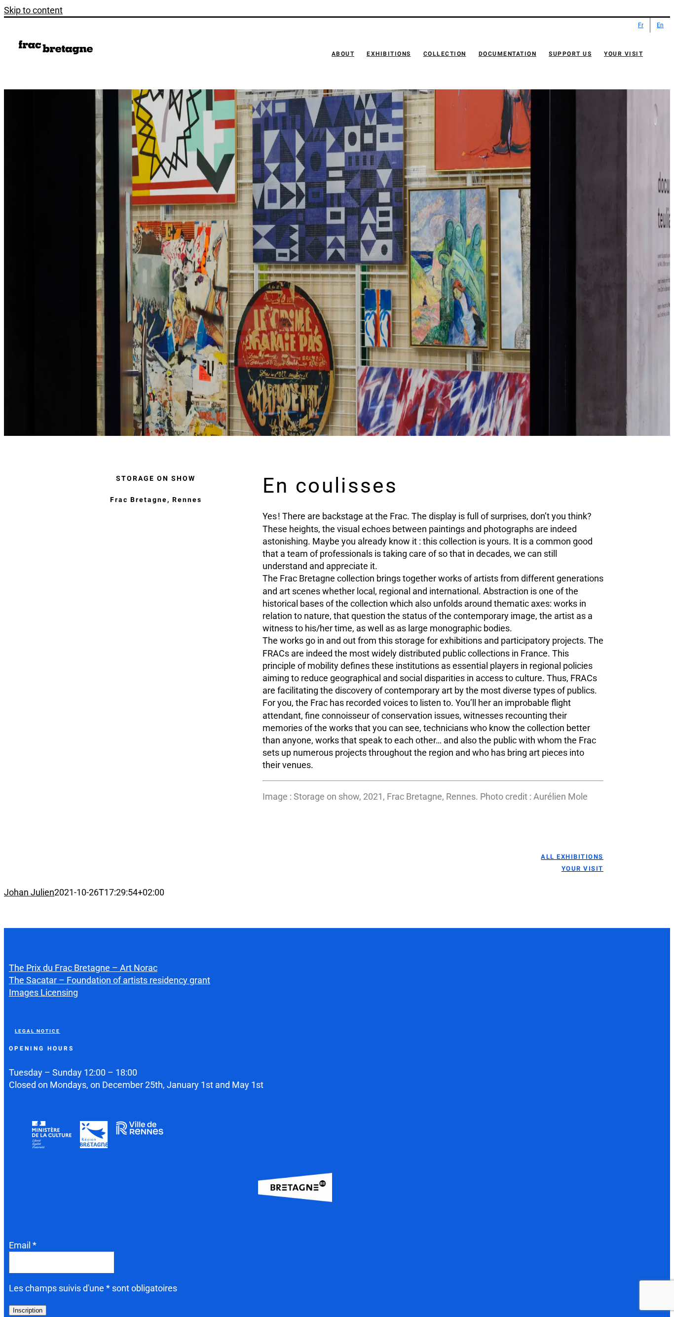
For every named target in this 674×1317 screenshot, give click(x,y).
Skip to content (33, 10)
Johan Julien (29, 892)
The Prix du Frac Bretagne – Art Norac (83, 968)
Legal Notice (37, 1031)
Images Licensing (43, 992)
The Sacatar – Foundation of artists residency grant (109, 980)
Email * (23, 1245)
